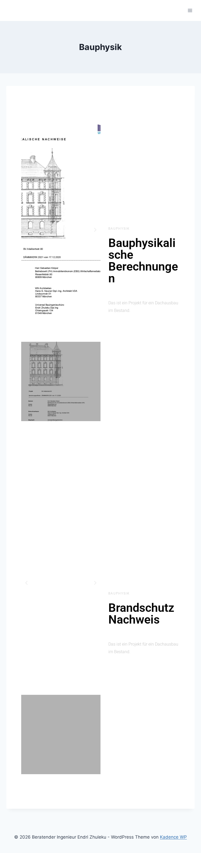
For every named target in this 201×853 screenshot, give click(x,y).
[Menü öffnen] (190, 10)
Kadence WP (173, 837)
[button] (26, 230)
